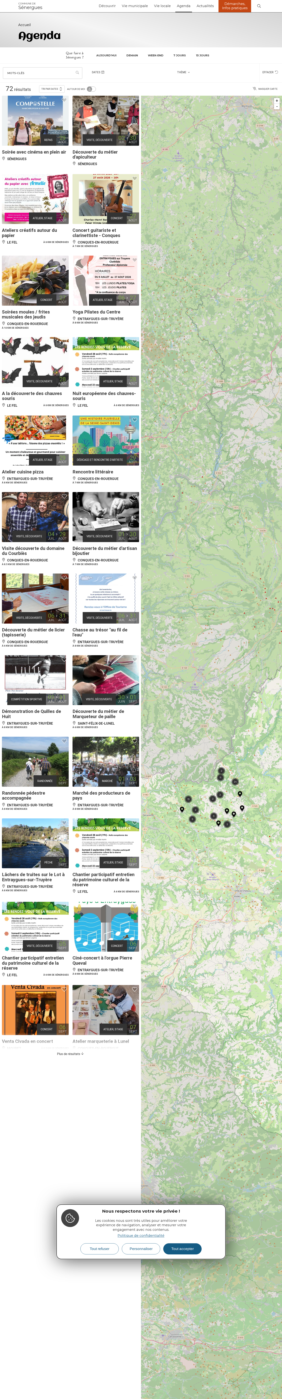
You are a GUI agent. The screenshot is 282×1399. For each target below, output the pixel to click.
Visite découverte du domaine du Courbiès (33, 551)
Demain (132, 55)
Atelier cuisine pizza (23, 472)
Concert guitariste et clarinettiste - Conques (96, 233)
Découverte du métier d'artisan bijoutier (105, 551)
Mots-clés (15, 73)
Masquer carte (268, 89)
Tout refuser (99, 1249)
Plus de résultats (69, 1054)
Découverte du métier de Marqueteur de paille (98, 714)
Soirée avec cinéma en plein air (34, 152)
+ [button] (277, 100)
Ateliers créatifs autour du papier (29, 233)
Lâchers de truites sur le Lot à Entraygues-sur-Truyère (33, 877)
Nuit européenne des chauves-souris (104, 396)
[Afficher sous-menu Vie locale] (172, 6)
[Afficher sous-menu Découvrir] (117, 6)
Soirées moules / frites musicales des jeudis (26, 314)
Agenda (183, 6)
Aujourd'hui (106, 55)
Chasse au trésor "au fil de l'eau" (100, 632)
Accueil (24, 25)
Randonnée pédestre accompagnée (23, 795)
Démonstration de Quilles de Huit (31, 714)
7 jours (179, 55)
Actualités (205, 6)
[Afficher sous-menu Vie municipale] (149, 6)
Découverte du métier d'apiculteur (95, 154)
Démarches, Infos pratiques (235, 6)
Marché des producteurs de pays (101, 795)
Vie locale (162, 6)
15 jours (202, 55)
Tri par (49, 89)
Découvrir (107, 6)
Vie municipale (135, 6)
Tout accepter (182, 1249)
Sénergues (30, 6)
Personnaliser (141, 1249)
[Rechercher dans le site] (259, 6)
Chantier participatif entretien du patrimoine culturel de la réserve (103, 879)
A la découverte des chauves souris (32, 396)
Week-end (155, 55)
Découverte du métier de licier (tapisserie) (33, 632)
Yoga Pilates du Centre (96, 312)
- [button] (277, 106)
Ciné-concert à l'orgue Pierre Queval (102, 960)
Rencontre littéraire (93, 472)
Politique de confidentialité (141, 1236)
